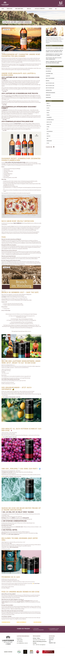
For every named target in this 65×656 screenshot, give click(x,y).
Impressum (51, 639)
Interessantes (49, 68)
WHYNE (48, 143)
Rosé (47, 129)
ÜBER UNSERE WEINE (19, 8)
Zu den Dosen (37, 583)
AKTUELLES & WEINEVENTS (40, 8)
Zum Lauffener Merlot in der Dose (10, 437)
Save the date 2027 (50, 88)
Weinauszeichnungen (50, 92)
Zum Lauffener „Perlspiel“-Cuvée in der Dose (12, 476)
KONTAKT (50, 8)
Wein (47, 138)
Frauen (48, 112)
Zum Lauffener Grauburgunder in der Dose (11, 397)
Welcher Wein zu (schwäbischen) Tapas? (54, 48)
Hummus (48, 115)
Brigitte (48, 103)
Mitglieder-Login (52, 642)
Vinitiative (48, 136)
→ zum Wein (4, 91)
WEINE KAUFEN (9, 8)
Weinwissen (48, 97)
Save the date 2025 (50, 83)
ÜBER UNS (29, 8)
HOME (3, 8)
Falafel (48, 108)
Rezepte (47, 80)
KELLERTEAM (48, 71)
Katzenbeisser (49, 117)
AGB (50, 641)
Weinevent (48, 95)
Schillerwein (5, 80)
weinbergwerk (49, 140)
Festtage (48, 110)
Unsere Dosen (8, 525)
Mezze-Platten (49, 122)
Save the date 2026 (50, 85)
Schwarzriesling (8, 96)
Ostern (48, 126)
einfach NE (48, 105)
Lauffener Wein (49, 73)
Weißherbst (5, 110)
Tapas (48, 133)
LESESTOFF (48, 76)
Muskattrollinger (18, 123)
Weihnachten (49, 90)
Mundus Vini (49, 124)
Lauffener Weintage (50, 119)
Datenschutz (51, 638)
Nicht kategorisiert (50, 78)
